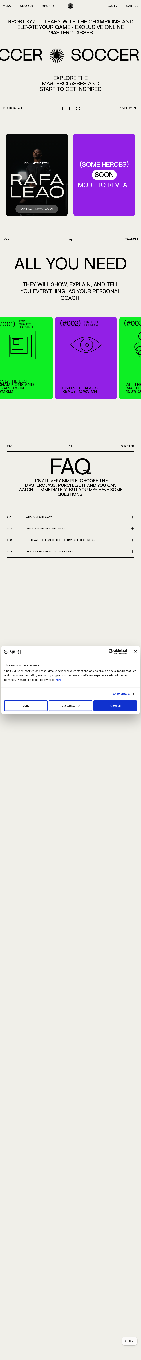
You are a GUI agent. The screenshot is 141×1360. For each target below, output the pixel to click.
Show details (121, 693)
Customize (68, 705)
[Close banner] (135, 651)
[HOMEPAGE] (70, 6)
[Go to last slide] (6, 358)
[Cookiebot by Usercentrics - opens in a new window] (111, 652)
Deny (26, 705)
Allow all (115, 705)
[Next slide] (135, 358)
